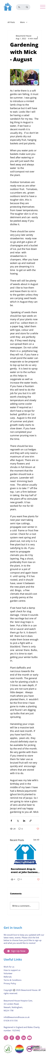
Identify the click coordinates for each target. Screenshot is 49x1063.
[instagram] (6, 1038)
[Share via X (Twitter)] (17, 820)
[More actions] (37, 37)
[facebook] (12, 1038)
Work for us (9, 966)
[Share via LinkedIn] (24, 820)
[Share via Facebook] (11, 820)
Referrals (8, 976)
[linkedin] (23, 1038)
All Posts (11, 22)
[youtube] (29, 1038)
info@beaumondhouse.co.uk (17, 1017)
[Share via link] (30, 820)
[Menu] (42, 7)
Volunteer (8, 973)
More (22, 22)
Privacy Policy (10, 983)
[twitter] (17, 1038)
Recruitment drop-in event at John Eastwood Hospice (25, 870)
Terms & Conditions (12, 980)
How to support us (12, 970)
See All (36, 839)
